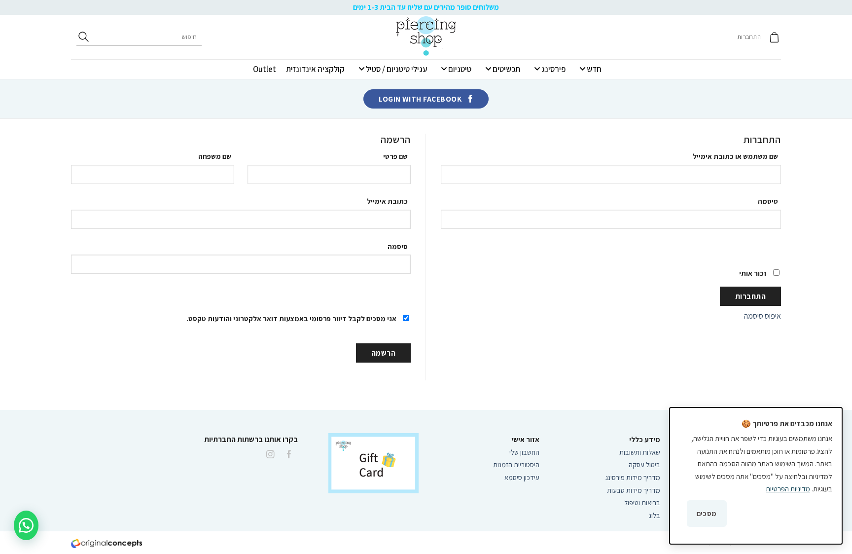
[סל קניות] (774, 37)
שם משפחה (216, 156)
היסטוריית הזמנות (516, 464)
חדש (594, 69)
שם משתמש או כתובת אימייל (736, 156)
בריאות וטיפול (642, 502)
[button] (26, 525)
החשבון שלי (524, 452)
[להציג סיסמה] (765, 246)
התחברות (750, 296)
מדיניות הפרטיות (788, 488)
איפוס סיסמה (762, 316)
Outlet (264, 69)
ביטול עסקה (644, 464)
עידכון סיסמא (521, 477)
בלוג (654, 515)
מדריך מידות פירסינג (632, 477)
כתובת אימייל (388, 201)
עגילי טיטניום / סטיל (396, 69)
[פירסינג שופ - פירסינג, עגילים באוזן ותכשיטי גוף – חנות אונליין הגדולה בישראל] (426, 37)
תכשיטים (506, 69)
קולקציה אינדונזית (315, 69)
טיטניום (459, 69)
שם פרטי (397, 156)
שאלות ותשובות (639, 452)
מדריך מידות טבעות (633, 490)
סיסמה (768, 201)
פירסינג (553, 69)
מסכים (707, 513)
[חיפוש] (83, 37)
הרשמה (383, 353)
